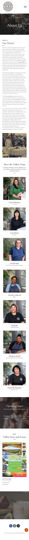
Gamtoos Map (6, 479)
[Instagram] (18, 526)
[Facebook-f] (10, 526)
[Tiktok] (14, 526)
